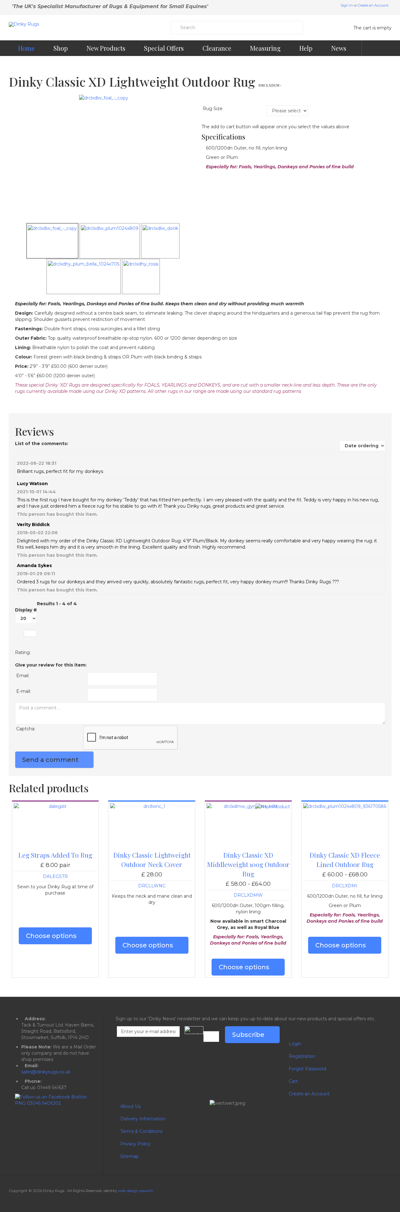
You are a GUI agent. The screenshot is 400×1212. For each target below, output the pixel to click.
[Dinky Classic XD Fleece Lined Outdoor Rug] (345, 806)
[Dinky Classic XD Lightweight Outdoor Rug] (103, 97)
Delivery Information (142, 1119)
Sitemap (129, 1156)
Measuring (265, 48)
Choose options (51, 936)
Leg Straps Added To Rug (55, 854)
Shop (60, 48)
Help (305, 48)
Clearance (216, 48)
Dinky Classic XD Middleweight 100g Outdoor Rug (248, 864)
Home (26, 48)
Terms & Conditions (141, 1131)
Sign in (347, 5)
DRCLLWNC (152, 886)
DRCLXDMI (345, 886)
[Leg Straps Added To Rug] (55, 806)
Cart (293, 1081)
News (339, 48)
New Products (106, 48)
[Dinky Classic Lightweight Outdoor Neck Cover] (151, 806)
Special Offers (164, 48)
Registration (302, 1056)
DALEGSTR (55, 876)
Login (295, 1044)
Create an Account (373, 5)
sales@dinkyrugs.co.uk (45, 1072)
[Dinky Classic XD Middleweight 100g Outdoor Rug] (248, 806)
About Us (130, 1106)
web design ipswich (135, 1190)
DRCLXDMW (248, 895)
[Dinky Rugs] (24, 24)
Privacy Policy (135, 1144)
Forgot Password (307, 1069)
